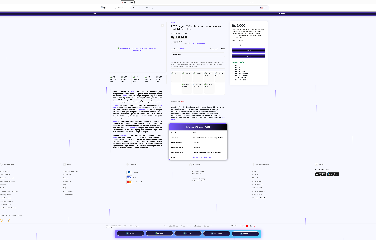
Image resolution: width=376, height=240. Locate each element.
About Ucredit (68, 191)
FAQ (64, 188)
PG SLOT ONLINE (257, 185)
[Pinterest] (254, 226)
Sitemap (3, 185)
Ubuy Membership (6, 201)
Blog (64, 185)
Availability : (175, 49)
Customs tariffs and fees (9, 191)
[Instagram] (243, 226)
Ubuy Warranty (5, 205)
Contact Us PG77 (6, 175)
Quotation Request (7, 178)
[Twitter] (250, 226)
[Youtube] (247, 226)
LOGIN (94, 14)
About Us (197, 226)
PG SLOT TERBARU (258, 191)
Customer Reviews (69, 178)
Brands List (67, 175)
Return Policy (67, 181)
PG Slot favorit (131, 128)
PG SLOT (255, 175)
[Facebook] (240, 226)
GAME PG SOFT (257, 195)
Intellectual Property (7, 181)
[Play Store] (333, 174)
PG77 (133, 92)
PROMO (132, 234)
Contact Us (208, 226)
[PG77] (103, 7)
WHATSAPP (218, 234)
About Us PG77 (5, 171)
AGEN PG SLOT (257, 188)
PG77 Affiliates (68, 195)
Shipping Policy (5, 195)
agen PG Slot (125, 135)
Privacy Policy (186, 226)
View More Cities (258, 198)
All (133, 8)
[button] (162, 25)
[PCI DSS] (1, 220)
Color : (177, 54)
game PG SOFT (144, 110)
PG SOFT (125, 96)
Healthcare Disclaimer (8, 208)
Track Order (4, 188)
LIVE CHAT (246, 234)
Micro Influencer (6, 198)
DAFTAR (282, 14)
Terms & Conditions (171, 226)
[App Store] (321, 174)
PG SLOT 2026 (257, 181)
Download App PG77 (70, 171)
